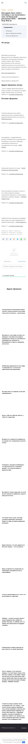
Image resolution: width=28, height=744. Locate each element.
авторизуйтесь (22, 261)
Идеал (11, 231)
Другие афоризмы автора (13, 33)
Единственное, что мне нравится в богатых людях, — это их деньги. (13, 545)
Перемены (13, 232)
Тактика (19, 234)
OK (23, 742)
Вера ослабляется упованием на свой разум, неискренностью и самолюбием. (12, 570)
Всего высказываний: (8, 73)
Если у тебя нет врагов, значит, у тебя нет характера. (12, 416)
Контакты (24, 728)
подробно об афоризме (16, 94)
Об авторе (9, 31)
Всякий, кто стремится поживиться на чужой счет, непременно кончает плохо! (14, 441)
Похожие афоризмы (12, 36)
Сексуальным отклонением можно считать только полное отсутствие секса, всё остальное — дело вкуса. (13, 311)
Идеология (18, 231)
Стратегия (13, 234)
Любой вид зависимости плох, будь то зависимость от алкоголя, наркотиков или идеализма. (13, 367)
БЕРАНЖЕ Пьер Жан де (9, 24)
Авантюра (5, 231)
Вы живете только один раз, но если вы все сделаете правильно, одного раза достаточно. (14, 493)
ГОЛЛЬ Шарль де (21, 222)
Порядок (19, 232)
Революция (5, 234)
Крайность (5, 232)
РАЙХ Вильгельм (6, 119)
